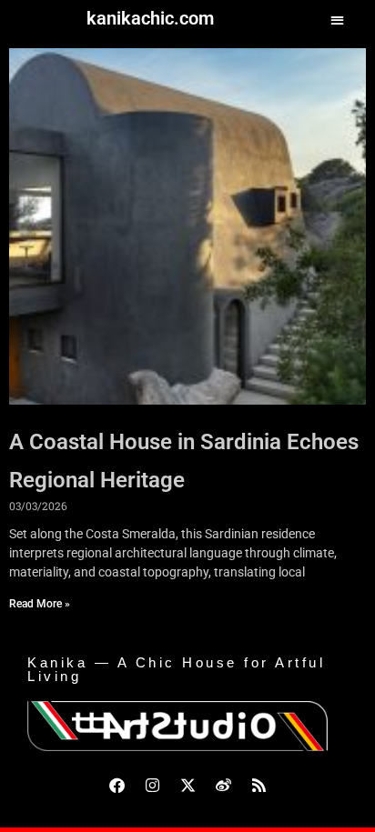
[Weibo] (223, 784)
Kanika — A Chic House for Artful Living (176, 669)
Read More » (39, 603)
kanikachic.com (150, 18)
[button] (338, 19)
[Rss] (258, 784)
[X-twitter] (187, 784)
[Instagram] (152, 784)
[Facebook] (116, 784)
